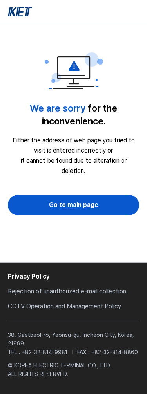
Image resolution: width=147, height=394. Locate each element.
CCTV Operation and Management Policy (64, 306)
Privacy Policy (29, 276)
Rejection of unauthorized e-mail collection (67, 291)
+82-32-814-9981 (44, 352)
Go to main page (73, 205)
